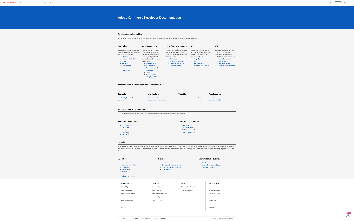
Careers (211, 204)
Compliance (212, 207)
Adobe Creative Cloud (126, 190)
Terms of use (124, 218)
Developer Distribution (214, 190)
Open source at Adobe (214, 193)
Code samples (126, 68)
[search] (330, 3)
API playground (199, 63)
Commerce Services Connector (171, 165)
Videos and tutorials (208, 167)
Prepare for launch (176, 65)
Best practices (126, 128)
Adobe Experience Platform (128, 193)
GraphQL (197, 59)
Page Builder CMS (187, 128)
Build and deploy (151, 74)
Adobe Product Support (187, 190)
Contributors (125, 134)
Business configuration (153, 68)
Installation (149, 70)
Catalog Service (166, 169)
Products (22, 3)
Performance (126, 174)
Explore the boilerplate (177, 61)
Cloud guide (125, 163)
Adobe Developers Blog (158, 186)
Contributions (61, 3)
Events (124, 61)
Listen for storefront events (226, 65)
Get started (125, 57)
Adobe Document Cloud (127, 197)
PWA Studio (186, 125)
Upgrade (124, 172)
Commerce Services (168, 163)
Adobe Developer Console (215, 186)
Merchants (52, 3)
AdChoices (163, 218)
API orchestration (127, 65)
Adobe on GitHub (156, 190)
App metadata (150, 65)
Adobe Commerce (34, 3)
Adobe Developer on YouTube (159, 193)
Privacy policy (134, 218)
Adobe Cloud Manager (127, 200)
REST (195, 61)
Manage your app (151, 77)
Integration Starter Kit (128, 59)
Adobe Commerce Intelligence (211, 165)
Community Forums (157, 200)
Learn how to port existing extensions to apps (190, 98)
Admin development (188, 132)
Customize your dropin (177, 63)
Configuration (126, 169)
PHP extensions (126, 125)
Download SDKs (213, 197)
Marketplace (125, 132)
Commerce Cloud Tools (129, 165)
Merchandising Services (201, 65)
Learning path (126, 70)
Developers (44, 3)
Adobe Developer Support (188, 186)
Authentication (212, 200)
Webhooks (125, 63)
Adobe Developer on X (158, 197)
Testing (124, 130)
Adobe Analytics (125, 204)
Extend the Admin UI (224, 59)
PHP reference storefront (189, 130)
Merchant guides (207, 163)
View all (123, 207)
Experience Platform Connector (171, 167)
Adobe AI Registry (125, 186)
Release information (128, 176)
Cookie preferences (146, 218)
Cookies (156, 218)
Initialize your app (151, 63)
